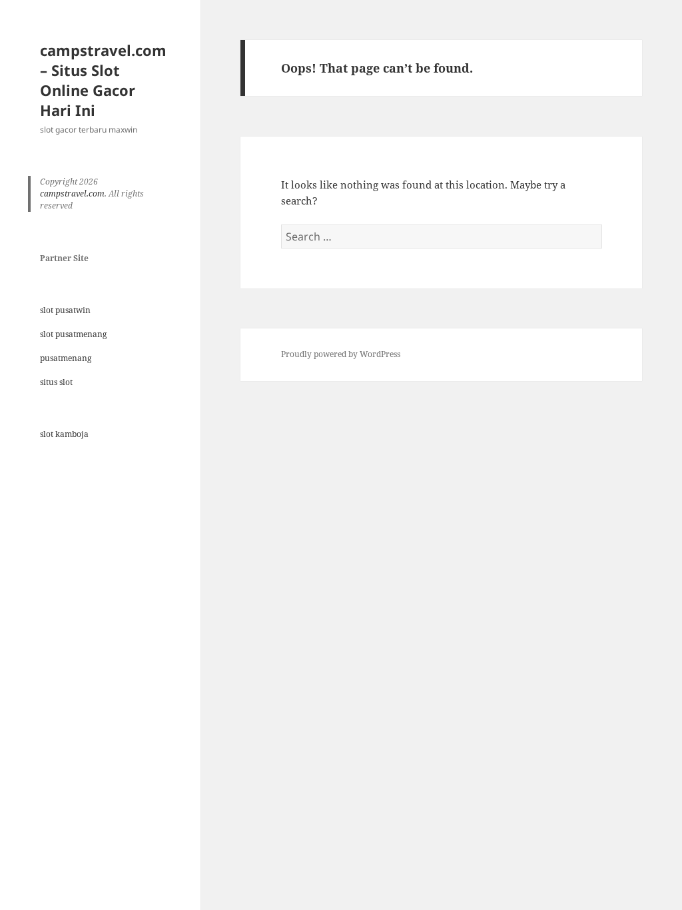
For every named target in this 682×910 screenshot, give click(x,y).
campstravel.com (72, 193)
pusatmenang (65, 358)
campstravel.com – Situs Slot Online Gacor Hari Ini (103, 80)
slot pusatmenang (73, 334)
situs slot (56, 382)
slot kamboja (64, 434)
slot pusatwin (65, 310)
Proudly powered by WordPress (340, 354)
